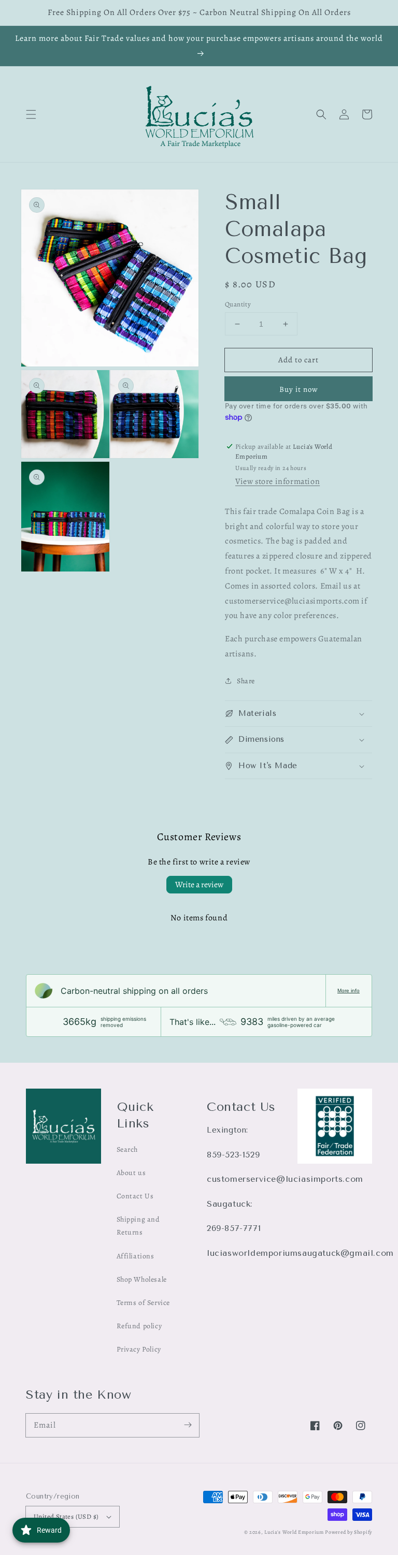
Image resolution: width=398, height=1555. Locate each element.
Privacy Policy (139, 1349)
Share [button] (246, 681)
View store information (277, 481)
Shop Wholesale (142, 1279)
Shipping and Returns (138, 1225)
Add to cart (298, 360)
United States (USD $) (66, 1516)
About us (131, 1173)
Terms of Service (143, 1303)
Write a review (199, 884)
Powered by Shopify (348, 1532)
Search (127, 1149)
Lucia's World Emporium (293, 1532)
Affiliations (135, 1256)
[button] (31, 114)
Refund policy (139, 1326)
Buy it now (298, 389)
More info (348, 990)
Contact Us (135, 1196)
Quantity (238, 304)
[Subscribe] (187, 1425)
